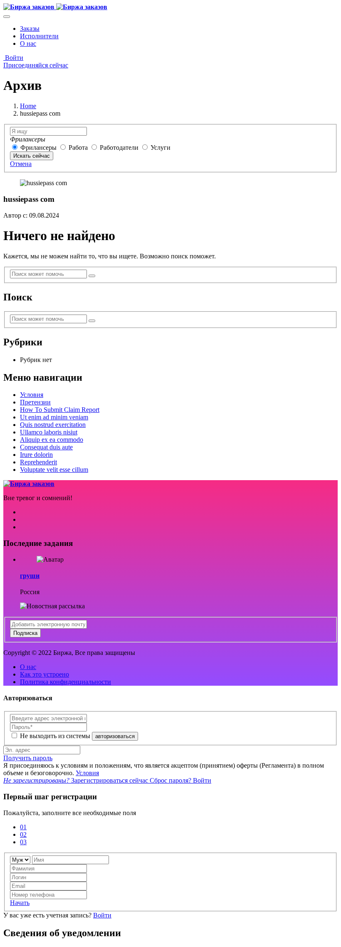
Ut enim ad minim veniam (54, 417)
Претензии (35, 402)
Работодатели (119, 147)
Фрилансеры (39, 147)
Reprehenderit (38, 462)
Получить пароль (27, 757)
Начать (20, 902)
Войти (13, 57)
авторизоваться (115, 736)
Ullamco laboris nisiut (48, 432)
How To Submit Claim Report (59, 409)
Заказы (30, 28)
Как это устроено (44, 674)
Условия (31, 394)
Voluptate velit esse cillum (54, 469)
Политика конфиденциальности (65, 681)
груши (30, 575)
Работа (79, 147)
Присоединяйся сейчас (35, 65)
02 (23, 834)
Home (28, 105)
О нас (28, 43)
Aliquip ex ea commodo (51, 439)
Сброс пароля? (171, 780)
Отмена (21, 163)
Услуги (160, 147)
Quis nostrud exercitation (53, 424)
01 (23, 826)
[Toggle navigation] (6, 16)
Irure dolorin (36, 454)
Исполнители (39, 36)
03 (23, 841)
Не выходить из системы (56, 735)
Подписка (25, 633)
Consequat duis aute (46, 447)
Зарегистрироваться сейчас (76, 780)
